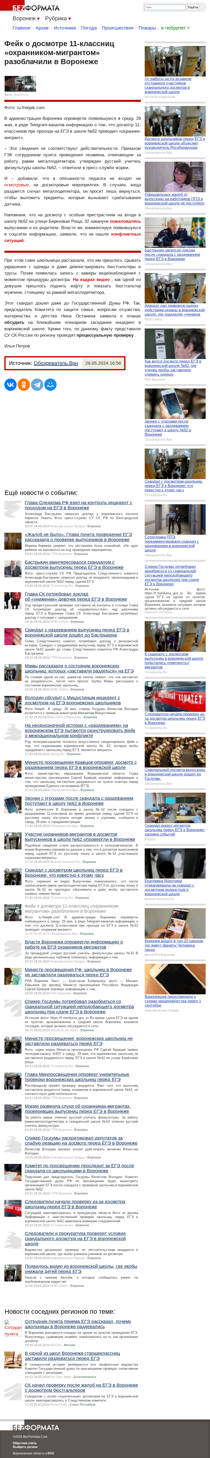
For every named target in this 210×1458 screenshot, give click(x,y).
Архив (42, 28)
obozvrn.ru (21, 94)
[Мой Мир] (50, 384)
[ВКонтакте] (10, 384)
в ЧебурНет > (175, 28)
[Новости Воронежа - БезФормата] (30, 6)
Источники (65, 28)
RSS (51, 1453)
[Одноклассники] (24, 384)
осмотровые (16, 184)
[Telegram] (37, 384)
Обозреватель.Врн (56, 363)
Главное (21, 28)
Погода (89, 28)
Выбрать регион (25, 1447)
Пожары (147, 28)
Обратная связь (25, 1443)
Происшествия (117, 28)
